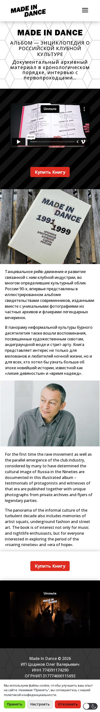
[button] (90, 706)
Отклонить (68, 704)
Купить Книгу (50, 172)
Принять (14, 704)
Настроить (40, 704)
